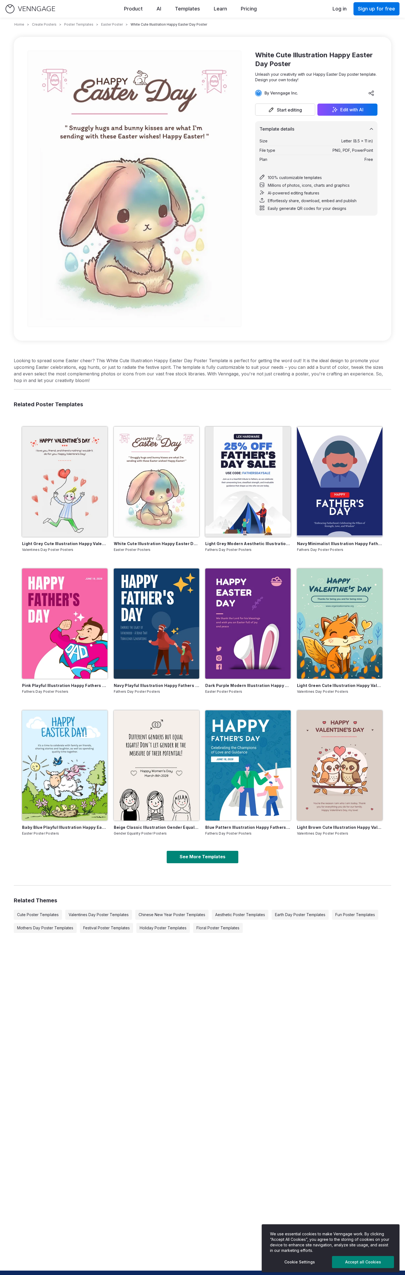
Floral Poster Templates (217, 927)
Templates (187, 9)
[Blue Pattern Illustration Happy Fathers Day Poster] (248, 765)
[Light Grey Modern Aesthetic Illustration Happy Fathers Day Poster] (248, 482)
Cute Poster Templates (38, 914)
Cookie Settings (299, 1262)
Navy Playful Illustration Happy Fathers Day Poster (156, 685)
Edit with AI (351, 109)
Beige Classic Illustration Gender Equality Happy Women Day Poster (156, 827)
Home (19, 24)
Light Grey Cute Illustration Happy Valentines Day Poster (64, 543)
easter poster (112, 24)
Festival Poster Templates (106, 927)
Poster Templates (78, 24)
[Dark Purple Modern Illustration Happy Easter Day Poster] (248, 624)
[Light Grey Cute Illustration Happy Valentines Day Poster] (64, 482)
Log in (340, 9)
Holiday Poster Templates (163, 927)
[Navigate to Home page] (30, 8)
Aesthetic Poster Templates (240, 914)
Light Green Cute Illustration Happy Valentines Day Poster (339, 685)
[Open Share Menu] (371, 93)
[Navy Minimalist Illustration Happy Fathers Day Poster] (339, 482)
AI (158, 9)
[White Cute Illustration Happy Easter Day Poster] (156, 482)
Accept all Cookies (363, 1262)
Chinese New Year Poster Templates (172, 914)
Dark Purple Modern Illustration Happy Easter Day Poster (248, 685)
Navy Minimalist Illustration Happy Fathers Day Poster (339, 543)
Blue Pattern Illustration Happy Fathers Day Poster (248, 827)
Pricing (249, 9)
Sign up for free (376, 9)
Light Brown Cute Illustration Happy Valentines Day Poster (339, 827)
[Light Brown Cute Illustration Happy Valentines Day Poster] (339, 765)
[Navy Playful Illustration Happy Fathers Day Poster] (156, 624)
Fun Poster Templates (355, 914)
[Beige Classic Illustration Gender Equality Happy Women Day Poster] (156, 765)
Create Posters (44, 24)
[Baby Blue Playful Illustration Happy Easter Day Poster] (64, 765)
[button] (285, 110)
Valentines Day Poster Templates (99, 914)
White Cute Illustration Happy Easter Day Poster (156, 543)
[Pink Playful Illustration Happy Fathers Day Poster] (64, 624)
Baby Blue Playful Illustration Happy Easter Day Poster (64, 827)
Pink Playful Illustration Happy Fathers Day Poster (64, 685)
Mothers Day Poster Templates (45, 927)
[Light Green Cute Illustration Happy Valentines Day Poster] (339, 624)
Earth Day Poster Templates (300, 914)
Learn (220, 9)
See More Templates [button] (202, 856)
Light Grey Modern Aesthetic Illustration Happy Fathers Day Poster (248, 543)
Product (133, 9)
